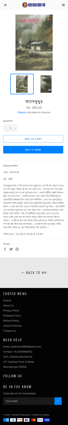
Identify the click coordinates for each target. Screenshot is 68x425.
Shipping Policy (12, 315)
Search (7, 300)
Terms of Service (12, 325)
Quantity (8, 121)
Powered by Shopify (40, 415)
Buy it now (33, 150)
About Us (8, 305)
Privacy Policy (11, 310)
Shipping (21, 112)
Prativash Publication (20, 415)
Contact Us (9, 330)
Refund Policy (11, 320)
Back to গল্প (36, 272)
